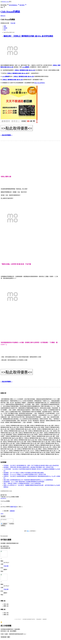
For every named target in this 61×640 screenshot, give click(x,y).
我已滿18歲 (3, 637)
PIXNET (19, 619)
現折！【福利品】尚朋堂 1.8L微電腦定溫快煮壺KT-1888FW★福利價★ (22, 483)
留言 (15, 506)
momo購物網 (25, 67)
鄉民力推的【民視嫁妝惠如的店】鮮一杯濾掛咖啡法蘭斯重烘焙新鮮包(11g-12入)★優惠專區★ (28, 480)
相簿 (5, 26)
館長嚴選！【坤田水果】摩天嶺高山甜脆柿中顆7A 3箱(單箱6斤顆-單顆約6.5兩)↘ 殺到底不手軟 (28, 467)
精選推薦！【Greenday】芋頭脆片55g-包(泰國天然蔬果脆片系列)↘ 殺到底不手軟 (25, 474)
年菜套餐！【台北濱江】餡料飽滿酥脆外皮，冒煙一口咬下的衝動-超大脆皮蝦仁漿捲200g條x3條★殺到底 (31, 465)
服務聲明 (45, 619)
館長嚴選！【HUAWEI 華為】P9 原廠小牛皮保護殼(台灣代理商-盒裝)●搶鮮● (24, 472)
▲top (2, 513)
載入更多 (3, 516)
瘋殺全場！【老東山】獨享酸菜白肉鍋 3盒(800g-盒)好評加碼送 (28, 36)
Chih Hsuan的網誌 (10, 11)
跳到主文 (3, 15)
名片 (5, 29)
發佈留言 (3, 525)
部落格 (5, 28)
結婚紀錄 (12, 510)
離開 (9, 637)
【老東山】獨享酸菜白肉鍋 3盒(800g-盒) (24, 70)
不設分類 (12, 23)
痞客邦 (12, 506)
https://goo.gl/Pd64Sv (39, 82)
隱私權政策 (38, 619)
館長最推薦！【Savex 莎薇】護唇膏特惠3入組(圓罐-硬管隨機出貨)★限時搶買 (24, 481)
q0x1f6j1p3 (3, 498)
